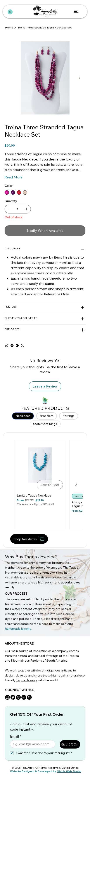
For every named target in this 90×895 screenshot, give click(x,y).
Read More (13, 177)
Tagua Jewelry (26, 680)
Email (15, 736)
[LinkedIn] (23, 697)
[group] (45, 484)
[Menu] (76, 11)
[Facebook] (12, 345)
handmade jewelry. (18, 629)
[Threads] (18, 697)
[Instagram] (7, 697)
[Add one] (26, 209)
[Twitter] (22, 345)
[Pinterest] (17, 345)
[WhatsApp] (7, 345)
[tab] (23, 415)
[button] (10, 11)
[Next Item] (79, 77)
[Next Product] (76, 484)
